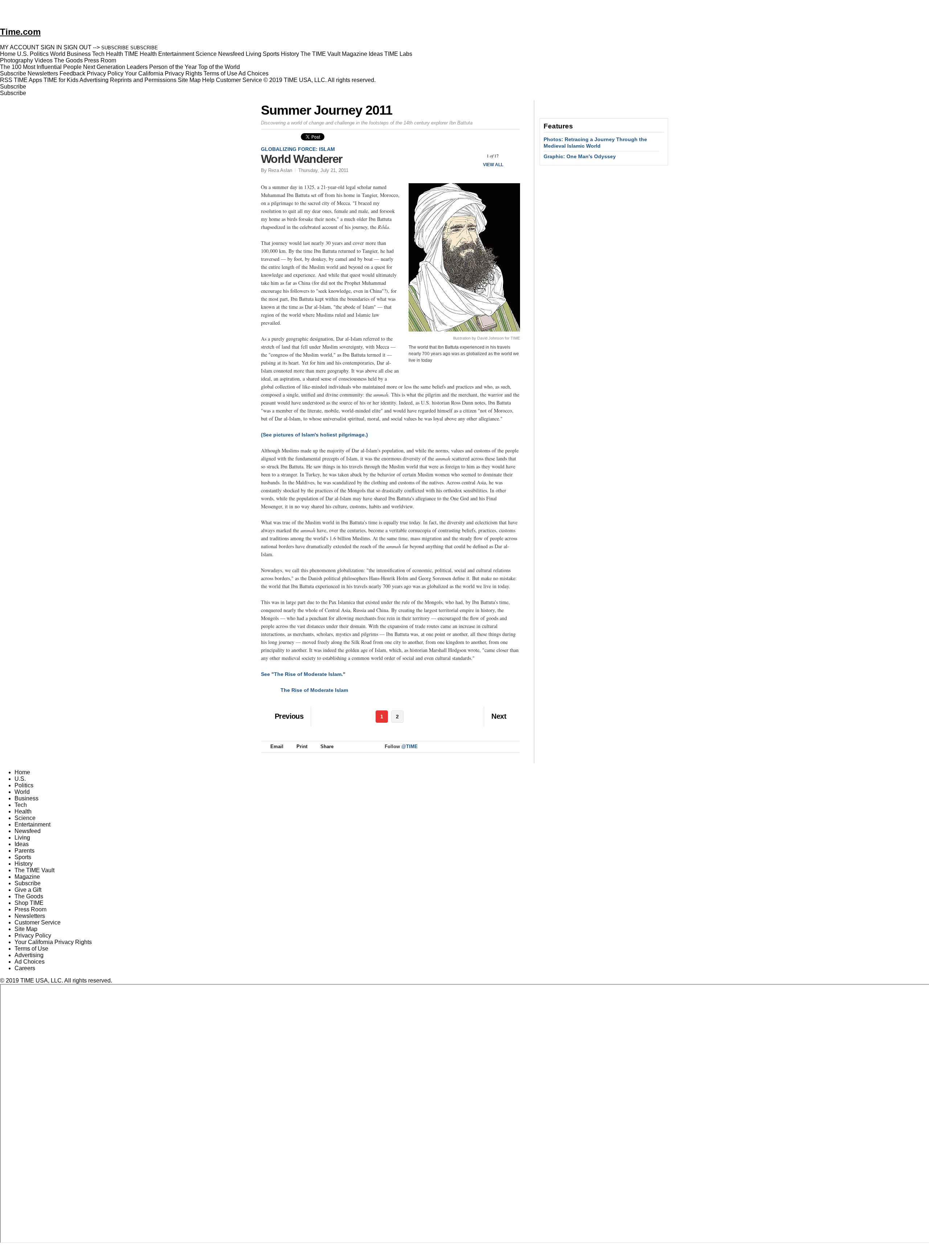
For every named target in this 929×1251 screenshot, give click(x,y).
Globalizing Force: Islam (298, 149)
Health (23, 811)
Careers (25, 968)
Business (26, 798)
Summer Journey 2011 (326, 110)
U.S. (20, 779)
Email (276, 746)
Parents (24, 851)
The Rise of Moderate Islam (314, 690)
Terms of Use (220, 73)
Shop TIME (29, 903)
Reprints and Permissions (143, 80)
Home (22, 772)
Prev (473, 156)
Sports (23, 857)
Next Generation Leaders (115, 67)
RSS (6, 80)
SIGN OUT (77, 47)
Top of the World (219, 67)
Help (208, 80)
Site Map (189, 80)
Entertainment (32, 824)
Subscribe (13, 73)
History (24, 864)
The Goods (29, 896)
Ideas (22, 844)
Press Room (30, 909)
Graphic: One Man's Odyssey (580, 156)
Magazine (27, 877)
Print (301, 746)
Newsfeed (28, 831)
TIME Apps (28, 80)
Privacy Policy (105, 73)
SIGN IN (51, 47)
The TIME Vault (34, 870)
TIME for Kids (61, 80)
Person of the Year (173, 67)
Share (326, 746)
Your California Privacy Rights (163, 73)
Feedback (72, 73)
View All (493, 164)
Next (512, 156)
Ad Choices (254, 73)
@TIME (409, 746)
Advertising (94, 80)
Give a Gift (28, 890)
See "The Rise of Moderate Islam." (303, 674)
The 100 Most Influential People (41, 67)
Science (25, 818)
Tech (21, 805)
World (22, 792)
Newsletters (43, 73)
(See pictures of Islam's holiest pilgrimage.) (314, 435)
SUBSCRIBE (115, 47)
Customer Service (239, 80)
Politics (24, 785)
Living (22, 837)
